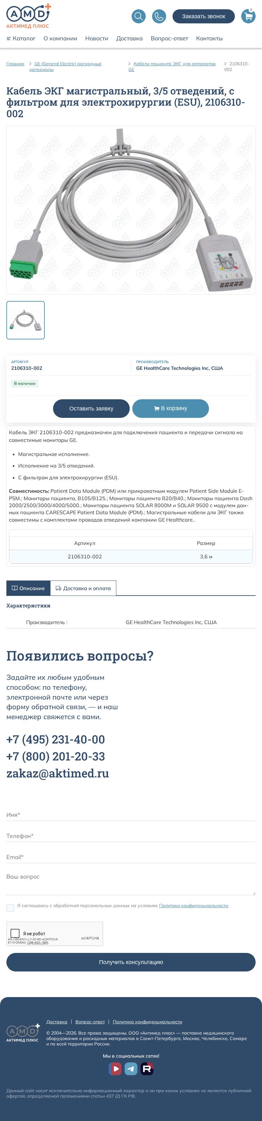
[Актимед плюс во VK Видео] (115, 1068)
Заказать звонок (203, 16)
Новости (96, 38)
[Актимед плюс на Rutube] (147, 1068)
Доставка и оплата (87, 588)
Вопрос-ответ (169, 38)
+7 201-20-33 (55, 756)
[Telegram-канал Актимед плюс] (131, 1068)
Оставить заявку (91, 408)
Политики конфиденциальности (193, 905)
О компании (60, 38)
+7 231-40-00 (55, 739)
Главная (15, 64)
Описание (32, 588)
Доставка (129, 38)
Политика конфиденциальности (147, 1022)
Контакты (209, 38)
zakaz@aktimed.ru (57, 773)
